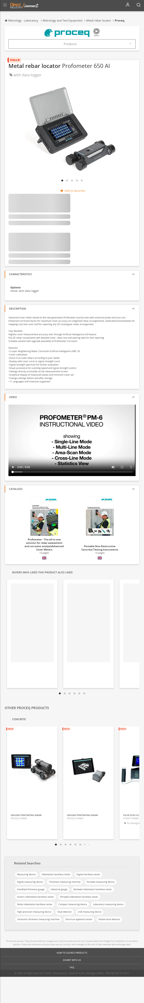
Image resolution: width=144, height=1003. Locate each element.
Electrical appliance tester (78, 919)
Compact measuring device (72, 904)
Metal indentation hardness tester (34, 904)
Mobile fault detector (109, 919)
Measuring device (26, 874)
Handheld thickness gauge (31, 889)
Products (70, 44)
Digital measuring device (30, 881)
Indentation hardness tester (56, 874)
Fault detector (64, 911)
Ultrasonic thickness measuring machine (38, 919)
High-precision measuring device (34, 911)
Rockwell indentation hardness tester (93, 889)
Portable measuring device (101, 881)
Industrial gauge (59, 889)
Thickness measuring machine (65, 881)
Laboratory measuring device (108, 904)
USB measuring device (89, 911)
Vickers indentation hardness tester (35, 896)
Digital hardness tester (88, 874)
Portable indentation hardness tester (79, 896)
